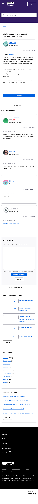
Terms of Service (17, 472)
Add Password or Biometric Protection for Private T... (26, 320)
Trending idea (7, 362)
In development (7, 374)
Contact (23, 475)
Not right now (7, 377)
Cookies (13, 475)
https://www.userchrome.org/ (12, 223)
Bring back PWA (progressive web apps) (15, 397)
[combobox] (19, 15)
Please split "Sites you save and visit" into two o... (18, 406)
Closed (5, 383)
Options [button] (35, 26)
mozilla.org (5, 472)
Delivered (6, 380)
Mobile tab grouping (25, 337)
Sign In (32, 4)
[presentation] (5, 243)
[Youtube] (10, 455)
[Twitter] (2, 455)
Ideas (4, 26)
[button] (5, 90)
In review (5, 368)
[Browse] (3, 4)
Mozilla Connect (11, 4)
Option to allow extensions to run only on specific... (18, 401)
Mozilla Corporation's (9, 479)
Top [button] (2, 500)
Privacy (4, 475)
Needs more (6, 365)
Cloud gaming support (26, 301)
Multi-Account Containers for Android (14, 410)
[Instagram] (6, 455)
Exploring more (7, 371)
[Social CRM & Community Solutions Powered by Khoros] (32, 500)
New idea (12, 54)
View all (7, 343)
